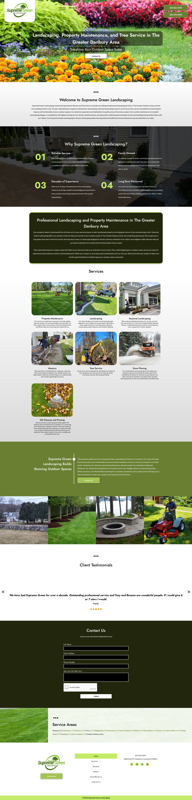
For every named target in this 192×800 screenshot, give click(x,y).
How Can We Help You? (73, 671)
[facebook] (131, 765)
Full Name (67, 644)
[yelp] (142, 765)
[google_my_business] (147, 765)
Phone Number (69, 662)
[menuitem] (63, 8)
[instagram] (137, 765)
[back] (3, 592)
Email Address (69, 653)
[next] (189, 592)
